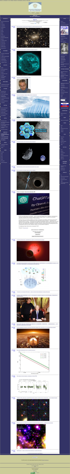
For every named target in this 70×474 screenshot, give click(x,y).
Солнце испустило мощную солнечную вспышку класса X (27, 49)
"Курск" (2, 28)
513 (31, 453)
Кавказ (2, 30)
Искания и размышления (4, 37)
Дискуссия (28, 0)
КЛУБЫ (5, 118)
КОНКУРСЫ (5, 132)
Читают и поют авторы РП (64, 120)
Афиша (2, 22)
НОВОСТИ (64, 172)
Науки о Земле (63, 90)
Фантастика (3, 145)
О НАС (65, 134)
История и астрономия (64, 38)
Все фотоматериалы (4, 162)
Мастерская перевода (4, 129)
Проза (2, 33)
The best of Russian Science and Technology (64, 183)
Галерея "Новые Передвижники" (35, 465)
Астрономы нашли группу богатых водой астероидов (26, 141)
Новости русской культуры (5, 21)
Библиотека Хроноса (64, 113)
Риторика (2, 75)
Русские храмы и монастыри (3, 77)
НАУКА (65, 18)
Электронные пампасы (4, 144)
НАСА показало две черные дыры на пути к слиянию (26, 170)
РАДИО (65, 117)
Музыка (2, 72)
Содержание (5, 0)
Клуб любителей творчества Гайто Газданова (5, 125)
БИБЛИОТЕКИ (64, 110)
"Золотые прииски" (4, 60)
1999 (2, 159)
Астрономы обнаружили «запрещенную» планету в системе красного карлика (30, 239)
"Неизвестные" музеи (4, 73)
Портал (1, 0)
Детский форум (3, 115)
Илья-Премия (3, 139)
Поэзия (2, 34)
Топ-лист (24, 0)
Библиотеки (62, 158)
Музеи (62, 125)
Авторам (62, 138)
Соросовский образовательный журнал (64, 87)
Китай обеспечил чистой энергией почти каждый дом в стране (28, 166)
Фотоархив (2, 160)
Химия (62, 96)
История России (3, 91)
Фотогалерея (3, 70)
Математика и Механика (64, 92)
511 (28, 453)
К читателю (3, 24)
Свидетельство (33, 20)
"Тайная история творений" (5, 56)
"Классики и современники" (5, 53)
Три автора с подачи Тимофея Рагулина (23, 77)
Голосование (20, 0)
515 (34, 453)
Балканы (2, 31)
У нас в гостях (3, 43)
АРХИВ (5, 150)
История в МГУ (3, 92)
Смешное (62, 131)
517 (37, 453)
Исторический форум (4, 113)
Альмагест (2, 99)
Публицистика (3, 27)
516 (35, 453)
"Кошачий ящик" (3, 59)
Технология (62, 93)
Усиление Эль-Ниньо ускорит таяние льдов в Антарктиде (27, 94)
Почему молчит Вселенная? (65, 24)
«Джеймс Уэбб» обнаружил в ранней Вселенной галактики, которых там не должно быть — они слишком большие (37, 397)
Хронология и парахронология (3, 96)
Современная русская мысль (5, 84)
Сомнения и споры (4, 40)
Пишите (12, 0)
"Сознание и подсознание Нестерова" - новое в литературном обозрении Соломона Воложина (33, 291)
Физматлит (62, 62)
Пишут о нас (62, 142)
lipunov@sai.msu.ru (45, 460)
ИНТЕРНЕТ (65, 163)
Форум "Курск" (3, 112)
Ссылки (37, 464)
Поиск (61, 149)
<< (27, 453)
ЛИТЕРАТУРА (5, 18)
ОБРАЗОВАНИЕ (64, 80)
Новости (15, 0)
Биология (62, 89)
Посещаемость (63, 152)
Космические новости (64, 54)
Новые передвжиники (4, 69)
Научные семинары (63, 66)
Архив (35, 464)
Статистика (39, 464)
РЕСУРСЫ (64, 147)
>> (42, 453)
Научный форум (3, 109)
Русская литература (63, 98)
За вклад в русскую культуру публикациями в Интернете (5, 134)
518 (38, 453)
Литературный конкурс (4, 136)
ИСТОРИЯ (5, 88)
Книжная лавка (3, 46)
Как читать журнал (63, 141)
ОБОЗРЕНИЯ (5, 50)
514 (33, 453)
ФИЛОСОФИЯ (5, 81)
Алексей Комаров (36, 469)
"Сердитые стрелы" (4, 62)
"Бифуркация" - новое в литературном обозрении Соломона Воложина (29, 450)
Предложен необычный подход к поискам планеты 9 (26, 350)
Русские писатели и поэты (64, 155)
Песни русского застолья (64, 128)
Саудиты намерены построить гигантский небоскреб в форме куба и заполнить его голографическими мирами (36, 327)
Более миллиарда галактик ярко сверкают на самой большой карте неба (29, 26)
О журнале (62, 139)
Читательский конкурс (4, 138)
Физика (62, 95)
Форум (2, 147)
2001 (2, 156)
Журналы (62, 154)
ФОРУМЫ (5, 105)
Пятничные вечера (4, 120)
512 (30, 453)
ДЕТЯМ (5, 142)
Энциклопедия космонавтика (63, 57)
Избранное (62, 157)
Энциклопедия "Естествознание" (63, 59)
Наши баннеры (63, 169)
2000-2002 (64, 42)
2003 (2, 153)
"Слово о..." (2, 54)
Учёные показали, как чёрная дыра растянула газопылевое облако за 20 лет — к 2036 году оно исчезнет (35, 422)
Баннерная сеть (63, 168)
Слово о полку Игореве (4, 94)
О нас (9, 0)
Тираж (62, 144)
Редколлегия (28, 464)
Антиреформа (63, 85)
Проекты (62, 151)
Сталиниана (3, 102)
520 (41, 453)
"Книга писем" (3, 57)
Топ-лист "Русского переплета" (63, 166)
